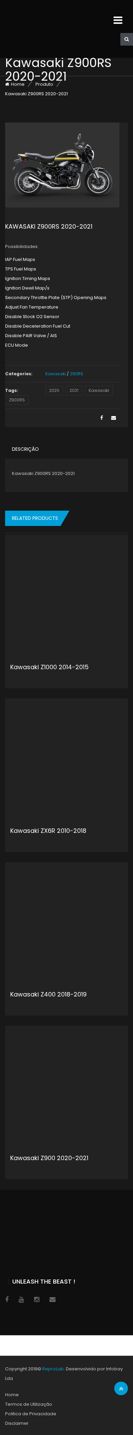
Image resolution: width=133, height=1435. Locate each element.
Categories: (18, 374)
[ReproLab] (56, 29)
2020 (54, 390)
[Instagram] (36, 1299)
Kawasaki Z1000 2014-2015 (49, 667)
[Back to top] (121, 1389)
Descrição (25, 449)
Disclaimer (17, 1423)
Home (18, 84)
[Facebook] (7, 1299)
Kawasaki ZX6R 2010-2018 (48, 830)
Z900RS (17, 400)
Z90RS (76, 374)
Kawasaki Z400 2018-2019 (48, 994)
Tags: (11, 390)
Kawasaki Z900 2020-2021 (49, 1158)
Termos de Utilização (28, 1404)
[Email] (113, 418)
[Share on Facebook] (101, 418)
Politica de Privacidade (30, 1414)
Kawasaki (55, 374)
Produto (44, 84)
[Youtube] (21, 1299)
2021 (74, 390)
